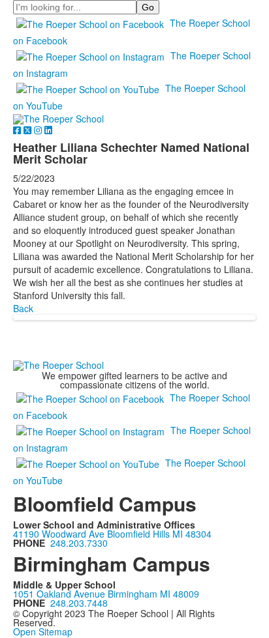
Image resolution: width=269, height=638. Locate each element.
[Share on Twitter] (29, 129)
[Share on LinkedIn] (48, 129)
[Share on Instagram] (39, 129)
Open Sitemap (42, 631)
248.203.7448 (79, 602)
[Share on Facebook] (18, 129)
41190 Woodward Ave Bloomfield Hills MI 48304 (112, 533)
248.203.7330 (79, 542)
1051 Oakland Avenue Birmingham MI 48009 (106, 593)
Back (23, 308)
